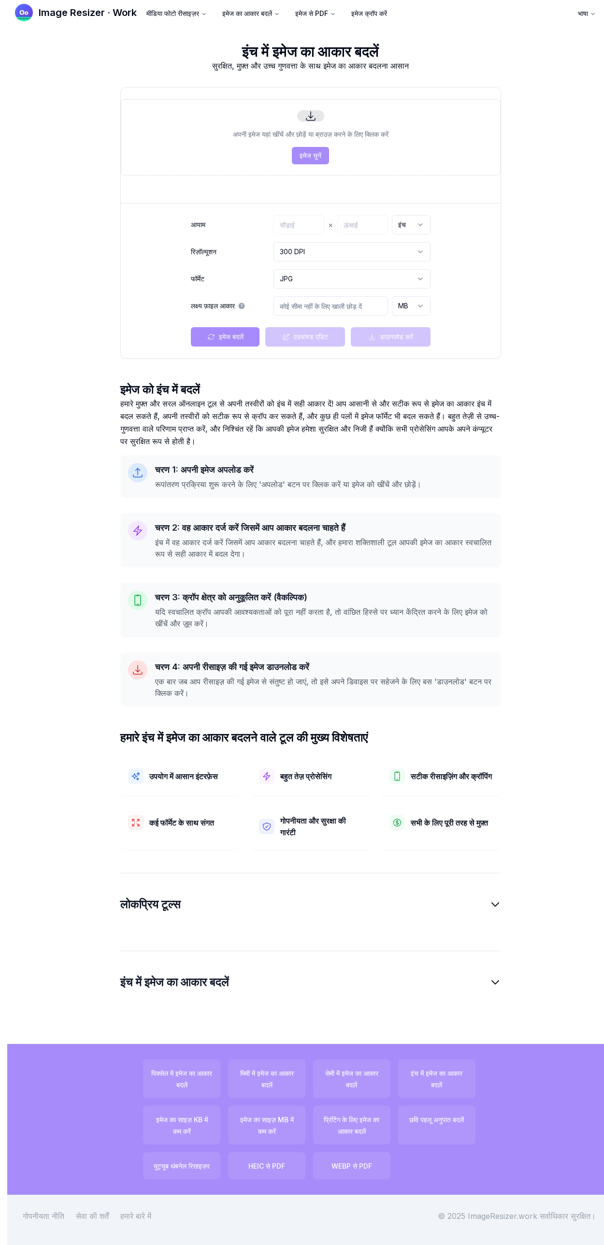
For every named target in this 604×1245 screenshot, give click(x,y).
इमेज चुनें (310, 155)
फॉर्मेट (197, 278)
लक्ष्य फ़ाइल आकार (213, 306)
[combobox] (411, 224)
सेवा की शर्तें (92, 1216)
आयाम (198, 224)
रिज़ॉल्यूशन (203, 251)
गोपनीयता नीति (43, 1216)
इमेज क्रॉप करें (369, 13)
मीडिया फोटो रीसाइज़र (172, 13)
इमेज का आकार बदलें (247, 13)
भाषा (583, 13)
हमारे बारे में (135, 1216)
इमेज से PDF (311, 13)
